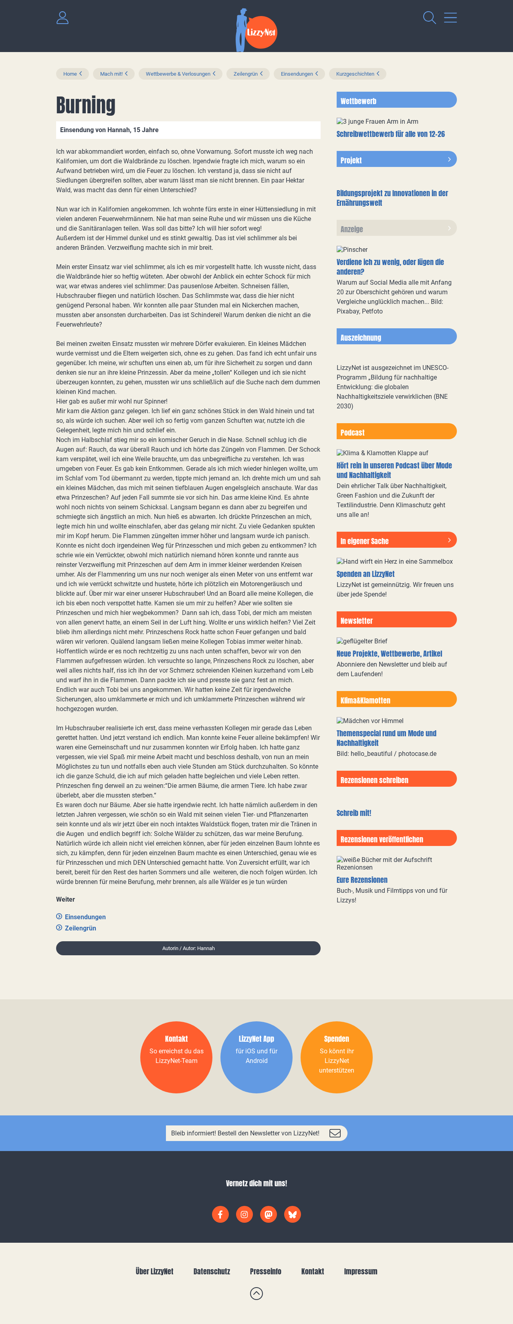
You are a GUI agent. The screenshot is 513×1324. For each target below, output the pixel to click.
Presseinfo (265, 1271)
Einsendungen (297, 74)
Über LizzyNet (155, 1271)
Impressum (361, 1271)
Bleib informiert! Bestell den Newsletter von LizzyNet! (245, 1133)
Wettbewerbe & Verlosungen (178, 74)
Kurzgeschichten (355, 74)
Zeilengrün (246, 74)
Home (70, 74)
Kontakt (312, 1271)
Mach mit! (111, 74)
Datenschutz (212, 1271)
